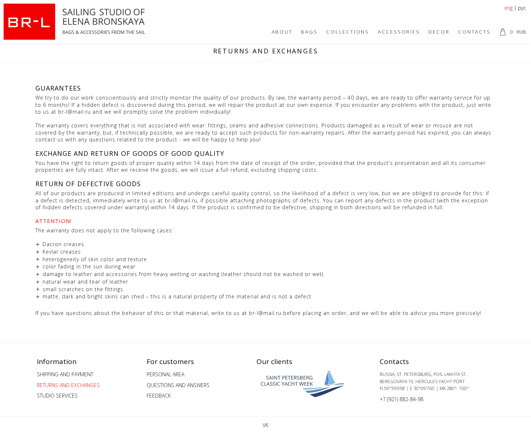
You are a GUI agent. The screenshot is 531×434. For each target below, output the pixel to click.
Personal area (165, 374)
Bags (309, 32)
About (282, 32)
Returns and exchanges (68, 385)
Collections (347, 32)
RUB (518, 32)
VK (265, 425)
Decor (438, 32)
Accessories (399, 32)
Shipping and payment (65, 374)
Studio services (57, 395)
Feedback (159, 395)
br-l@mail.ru (74, 111)
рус (522, 7)
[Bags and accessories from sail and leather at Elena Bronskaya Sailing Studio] (77, 22)
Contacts (474, 32)
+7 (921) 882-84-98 (401, 399)
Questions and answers (178, 385)
